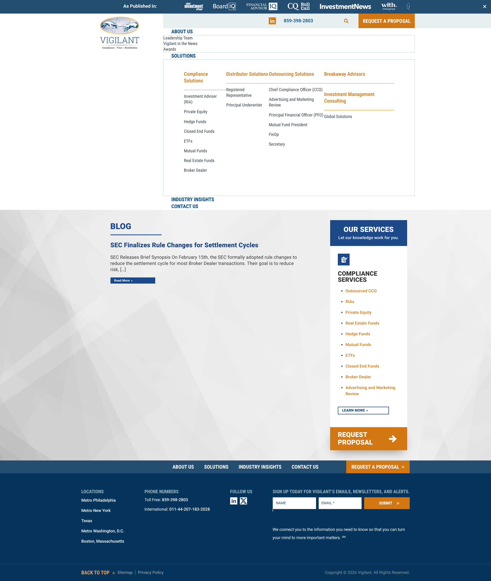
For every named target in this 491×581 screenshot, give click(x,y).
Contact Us (305, 467)
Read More (122, 280)
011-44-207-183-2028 (189, 509)
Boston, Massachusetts (102, 541)
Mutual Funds (358, 344)
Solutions (216, 467)
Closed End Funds (362, 366)
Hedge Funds (357, 333)
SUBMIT (385, 503)
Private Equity (358, 312)
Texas (86, 520)
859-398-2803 (298, 21)
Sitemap (124, 572)
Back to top (95, 572)
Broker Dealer (358, 376)
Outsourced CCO (361, 290)
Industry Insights (260, 467)
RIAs (349, 301)
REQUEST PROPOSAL (355, 438)
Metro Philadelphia (98, 500)
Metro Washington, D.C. (102, 531)
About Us (183, 467)
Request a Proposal (387, 21)
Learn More (353, 410)
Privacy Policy (150, 572)
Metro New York (96, 510)
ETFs (350, 355)
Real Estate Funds (362, 323)
